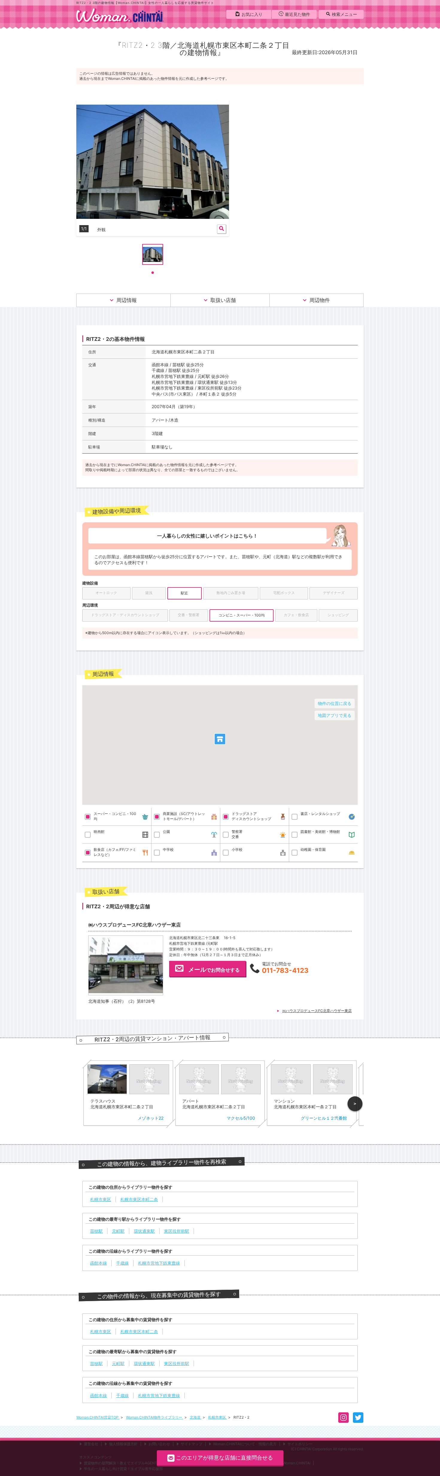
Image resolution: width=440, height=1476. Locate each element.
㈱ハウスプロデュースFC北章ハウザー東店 (317, 1010)
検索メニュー (344, 14)
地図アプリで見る (334, 715)
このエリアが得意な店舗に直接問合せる (224, 1457)
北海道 (195, 1417)
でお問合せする (214, 969)
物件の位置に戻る (334, 703)
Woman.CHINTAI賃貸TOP (97, 1417)
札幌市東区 (217, 1417)
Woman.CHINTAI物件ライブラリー (154, 1417)
